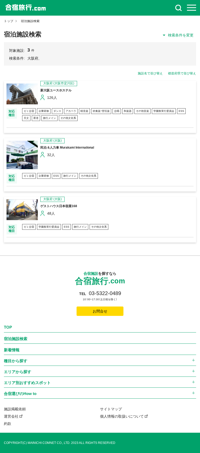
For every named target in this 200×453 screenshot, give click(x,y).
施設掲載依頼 (15, 409)
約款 (7, 424)
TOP (8, 327)
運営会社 (11, 416)
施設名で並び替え (150, 73)
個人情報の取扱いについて (122, 416)
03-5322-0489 (105, 293)
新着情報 (12, 350)
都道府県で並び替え (182, 73)
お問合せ (100, 311)
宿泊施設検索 (15, 338)
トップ (8, 21)
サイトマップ (111, 409)
